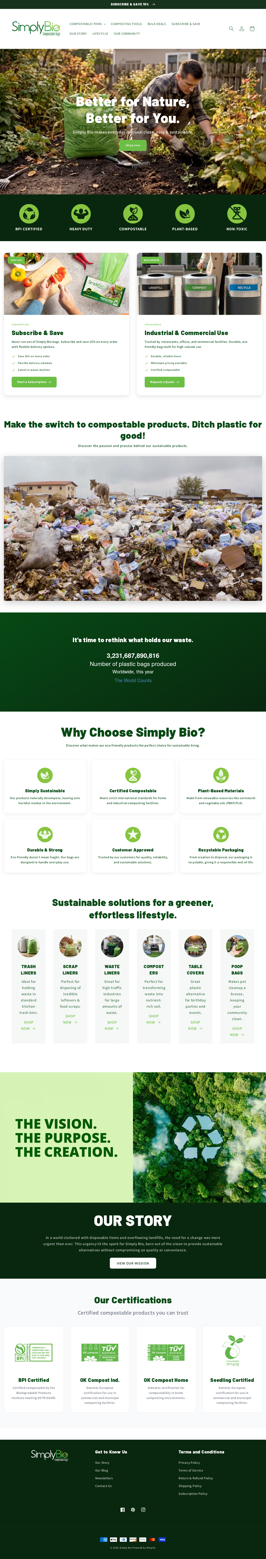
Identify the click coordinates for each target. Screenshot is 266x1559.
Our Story (102, 1462)
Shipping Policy (190, 1486)
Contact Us (103, 1486)
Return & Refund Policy (196, 1478)
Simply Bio (126, 1547)
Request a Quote (162, 382)
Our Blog (101, 1470)
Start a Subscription (32, 382)
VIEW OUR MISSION (133, 1263)
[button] (87, 24)
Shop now (133, 145)
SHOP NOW (27, 1025)
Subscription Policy (193, 1493)
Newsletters (104, 1478)
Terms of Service (191, 1470)
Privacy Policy (189, 1462)
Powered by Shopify (143, 1547)
